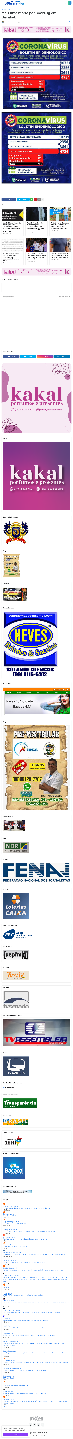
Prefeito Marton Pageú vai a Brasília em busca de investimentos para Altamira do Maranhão (60, 225)
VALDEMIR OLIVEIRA (9, 1237)
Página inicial (6, 9)
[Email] (39, 199)
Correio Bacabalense (9, 1351)
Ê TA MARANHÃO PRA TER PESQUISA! (15, 1247)
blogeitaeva (6, 1384)
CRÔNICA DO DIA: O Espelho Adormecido (16, 1216)
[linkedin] (42, 1424)
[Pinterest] (35, 199)
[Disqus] (36, 322)
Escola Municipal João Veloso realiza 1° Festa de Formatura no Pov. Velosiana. (27, 1328)
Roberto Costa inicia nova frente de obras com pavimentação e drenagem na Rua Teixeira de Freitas (34, 1254)
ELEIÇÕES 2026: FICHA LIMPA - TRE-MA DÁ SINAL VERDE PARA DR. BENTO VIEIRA (29, 1231)
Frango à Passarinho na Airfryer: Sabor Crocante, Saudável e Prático (24, 1262)
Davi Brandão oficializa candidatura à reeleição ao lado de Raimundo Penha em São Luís (36, 256)
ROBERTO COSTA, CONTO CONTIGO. (15, 1223)
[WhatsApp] (31, 199)
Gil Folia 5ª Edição (8, 1378)
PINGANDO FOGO (8, 1301)
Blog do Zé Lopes (8, 1245)
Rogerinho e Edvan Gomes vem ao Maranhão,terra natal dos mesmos (24, 1393)
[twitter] (34, 1424)
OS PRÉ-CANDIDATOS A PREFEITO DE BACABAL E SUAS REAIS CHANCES (26, 1370)
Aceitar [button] (16, 1434)
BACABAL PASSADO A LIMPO (12, 1368)
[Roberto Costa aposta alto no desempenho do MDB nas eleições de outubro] (60, 245)
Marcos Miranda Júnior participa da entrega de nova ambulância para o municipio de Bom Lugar (33, 1270)
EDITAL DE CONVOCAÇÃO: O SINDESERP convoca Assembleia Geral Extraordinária (29, 1335)
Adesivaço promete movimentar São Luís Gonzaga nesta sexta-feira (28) (25, 1239)
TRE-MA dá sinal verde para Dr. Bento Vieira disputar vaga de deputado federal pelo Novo (11, 257)
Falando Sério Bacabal (10, 1229)
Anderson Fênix (8, 1391)
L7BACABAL (7, 1318)
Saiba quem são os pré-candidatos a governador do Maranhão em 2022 (25, 1320)
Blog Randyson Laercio (10, 1268)
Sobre (35, 1435)
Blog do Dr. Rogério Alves (11, 1222)
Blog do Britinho (8, 1333)
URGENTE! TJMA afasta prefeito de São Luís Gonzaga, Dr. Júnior (23, 1295)
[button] (2, 2)
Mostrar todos (8, 1407)
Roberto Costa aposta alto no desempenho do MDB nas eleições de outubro (60, 255)
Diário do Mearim (8, 1214)
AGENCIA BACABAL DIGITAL (12, 1310)
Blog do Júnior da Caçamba (12, 1341)
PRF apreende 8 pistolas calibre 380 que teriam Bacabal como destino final (26, 1208)
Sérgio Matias (7, 1293)
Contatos (42, 1435)
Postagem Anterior (8, 296)
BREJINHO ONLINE (9, 1360)
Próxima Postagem (65, 296)
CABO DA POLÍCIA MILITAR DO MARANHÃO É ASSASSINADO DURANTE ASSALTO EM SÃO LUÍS (33, 1312)
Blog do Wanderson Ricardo (12, 1252)
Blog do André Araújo (9, 1260)
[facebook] (30, 1424)
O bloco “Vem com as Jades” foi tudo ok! (15, 1385)
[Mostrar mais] (42, 199)
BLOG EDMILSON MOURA (11, 1276)
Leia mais (22, 1430)
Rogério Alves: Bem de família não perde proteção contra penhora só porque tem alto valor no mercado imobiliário (35, 226)
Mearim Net (6, 1326)
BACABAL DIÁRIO (8, 1399)
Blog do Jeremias (8, 1376)
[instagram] (38, 1424)
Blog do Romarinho (9, 1287)
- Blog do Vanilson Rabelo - (11, 1206)
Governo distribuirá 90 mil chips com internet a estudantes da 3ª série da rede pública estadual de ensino (36, 1362)
